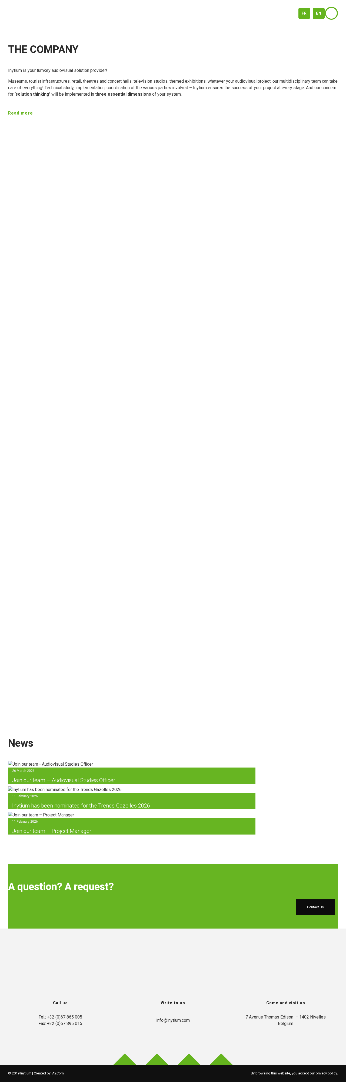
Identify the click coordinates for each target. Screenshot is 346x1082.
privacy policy (326, 1073)
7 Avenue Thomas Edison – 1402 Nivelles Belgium (285, 1020)
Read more (20, 113)
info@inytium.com (173, 1020)
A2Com (58, 1073)
